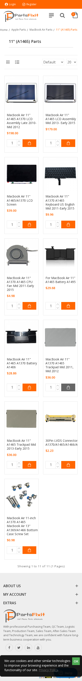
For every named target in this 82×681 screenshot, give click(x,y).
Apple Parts (18, 29)
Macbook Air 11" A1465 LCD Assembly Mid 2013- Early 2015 (60, 119)
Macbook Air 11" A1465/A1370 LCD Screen (20, 200)
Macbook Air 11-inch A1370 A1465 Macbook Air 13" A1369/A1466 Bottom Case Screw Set (22, 526)
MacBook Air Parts (41, 29)
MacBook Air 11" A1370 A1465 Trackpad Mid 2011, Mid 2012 (59, 365)
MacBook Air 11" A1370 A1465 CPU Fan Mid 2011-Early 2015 (20, 284)
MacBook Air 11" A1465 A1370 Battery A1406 (22, 363)
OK (76, 661)
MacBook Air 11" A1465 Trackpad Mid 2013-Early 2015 (21, 445)
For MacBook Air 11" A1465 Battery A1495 (60, 280)
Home (4, 30)
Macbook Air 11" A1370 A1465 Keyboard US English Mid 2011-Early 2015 (60, 202)
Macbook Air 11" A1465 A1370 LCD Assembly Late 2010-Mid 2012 (22, 121)
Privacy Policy (48, 670)
